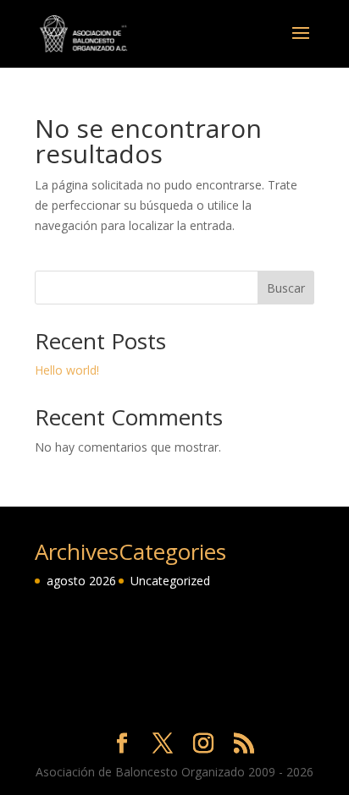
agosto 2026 (81, 581)
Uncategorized (170, 581)
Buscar (286, 288)
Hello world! (67, 370)
